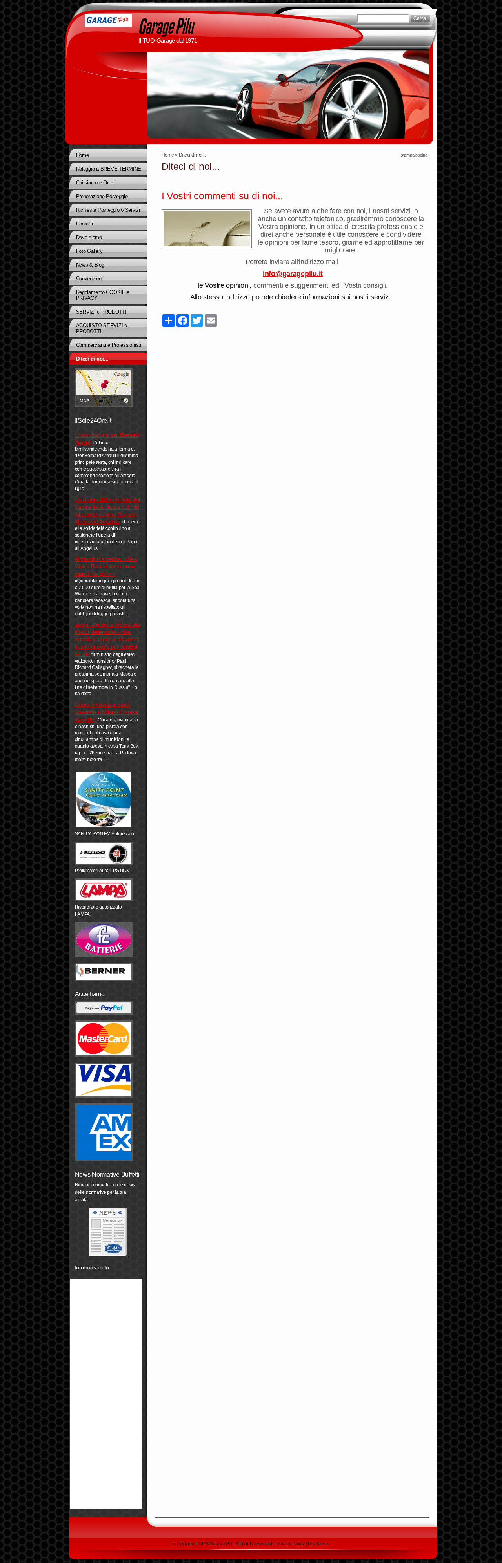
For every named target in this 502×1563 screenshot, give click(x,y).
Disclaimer (318, 1544)
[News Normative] (108, 1232)
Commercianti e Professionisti (108, 345)
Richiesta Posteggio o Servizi (108, 210)
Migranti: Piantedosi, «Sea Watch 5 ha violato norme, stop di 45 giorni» (106, 566)
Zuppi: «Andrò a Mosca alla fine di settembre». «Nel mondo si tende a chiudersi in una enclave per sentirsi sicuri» (107, 639)
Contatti (84, 224)
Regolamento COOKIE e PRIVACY (103, 295)
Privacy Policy (290, 1544)
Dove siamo (89, 237)
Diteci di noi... (92, 359)
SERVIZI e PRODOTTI (101, 312)
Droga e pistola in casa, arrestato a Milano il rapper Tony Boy (107, 712)
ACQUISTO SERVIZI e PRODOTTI (101, 328)
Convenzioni (89, 278)
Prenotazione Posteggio (102, 196)
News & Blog (90, 265)
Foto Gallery (89, 251)
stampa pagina (414, 155)
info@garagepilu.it (293, 274)
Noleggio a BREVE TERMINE (109, 169)
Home (168, 155)
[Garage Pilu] (108, 20)
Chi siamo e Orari (95, 183)
